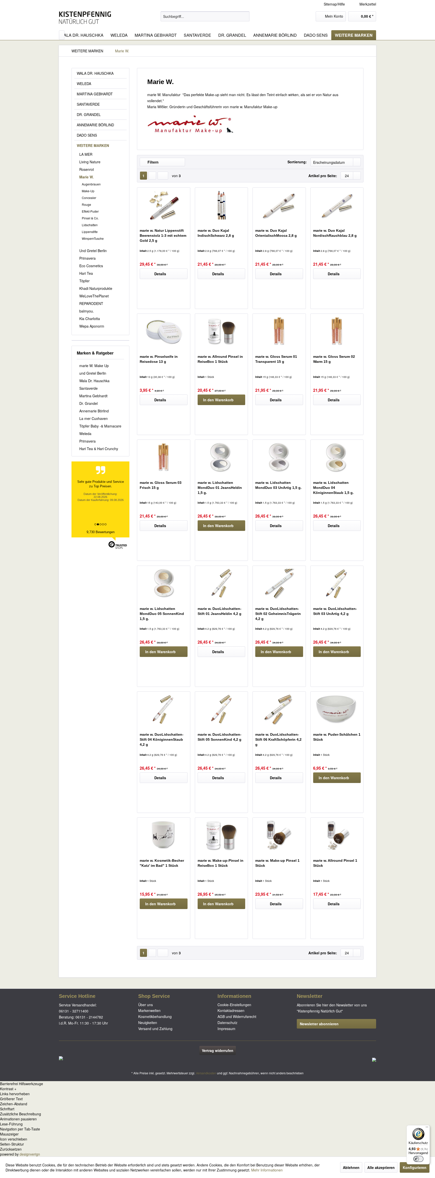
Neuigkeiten (147, 1022)
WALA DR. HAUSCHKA (95, 73)
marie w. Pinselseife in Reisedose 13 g (159, 359)
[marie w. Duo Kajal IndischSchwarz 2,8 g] (221, 205)
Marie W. (86, 176)
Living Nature (89, 161)
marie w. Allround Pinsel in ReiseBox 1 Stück (220, 359)
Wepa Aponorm (91, 326)
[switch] (418, 1159)
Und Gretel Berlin (93, 250)
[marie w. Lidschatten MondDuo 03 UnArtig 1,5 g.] (279, 457)
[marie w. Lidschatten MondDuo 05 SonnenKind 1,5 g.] (163, 583)
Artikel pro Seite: (322, 175)
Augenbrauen (91, 184)
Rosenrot (86, 169)
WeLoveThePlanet (94, 295)
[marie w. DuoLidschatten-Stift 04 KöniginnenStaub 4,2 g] (163, 709)
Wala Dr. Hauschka (94, 380)
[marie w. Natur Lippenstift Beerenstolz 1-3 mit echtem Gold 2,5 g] (163, 205)
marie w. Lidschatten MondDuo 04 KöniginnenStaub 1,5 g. (333, 488)
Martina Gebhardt (93, 395)
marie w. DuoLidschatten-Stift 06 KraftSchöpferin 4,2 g (278, 739)
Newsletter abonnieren (319, 1023)
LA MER (85, 154)
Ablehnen (351, 1167)
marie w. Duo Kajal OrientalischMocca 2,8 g (276, 233)
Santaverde (88, 388)
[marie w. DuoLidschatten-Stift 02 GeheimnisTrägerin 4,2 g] (279, 583)
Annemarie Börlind (94, 410)
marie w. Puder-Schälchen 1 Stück (336, 736)
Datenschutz (227, 1022)
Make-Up (88, 191)
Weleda (85, 433)
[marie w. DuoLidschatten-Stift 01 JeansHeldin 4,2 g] (221, 583)
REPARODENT (91, 303)
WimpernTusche (93, 238)
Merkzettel (367, 4)
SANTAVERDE (88, 104)
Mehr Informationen (267, 1169)
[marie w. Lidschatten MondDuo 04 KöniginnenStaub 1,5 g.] (337, 457)
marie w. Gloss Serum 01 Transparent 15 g (276, 359)
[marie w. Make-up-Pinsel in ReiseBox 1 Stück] (221, 835)
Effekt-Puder (90, 211)
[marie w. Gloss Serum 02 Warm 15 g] (337, 331)
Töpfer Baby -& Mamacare (100, 425)
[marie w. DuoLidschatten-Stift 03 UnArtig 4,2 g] (337, 583)
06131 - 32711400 (73, 1010)
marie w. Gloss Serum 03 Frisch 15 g (161, 485)
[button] (217, 1088)
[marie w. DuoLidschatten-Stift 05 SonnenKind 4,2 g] (221, 709)
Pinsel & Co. (90, 218)
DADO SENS (87, 135)
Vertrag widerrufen (217, 1050)
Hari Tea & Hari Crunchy (98, 448)
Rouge (86, 204)
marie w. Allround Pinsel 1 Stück (335, 863)
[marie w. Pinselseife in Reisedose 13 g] (163, 331)
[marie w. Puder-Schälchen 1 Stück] (337, 709)
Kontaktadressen (231, 1010)
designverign (30, 1154)
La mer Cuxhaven (93, 418)
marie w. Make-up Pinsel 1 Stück (277, 863)
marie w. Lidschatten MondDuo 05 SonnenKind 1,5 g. (162, 614)
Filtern (153, 162)
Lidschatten (90, 225)
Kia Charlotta (89, 318)
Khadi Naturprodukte (95, 288)
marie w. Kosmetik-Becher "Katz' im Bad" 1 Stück (162, 863)
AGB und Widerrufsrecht (237, 1016)
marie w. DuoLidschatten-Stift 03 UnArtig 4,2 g (335, 611)
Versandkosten (206, 1073)
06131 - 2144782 (89, 1016)
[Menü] (427, 1128)
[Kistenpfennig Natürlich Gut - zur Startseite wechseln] (85, 17)
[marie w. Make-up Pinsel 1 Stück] (279, 835)
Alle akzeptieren (381, 1167)
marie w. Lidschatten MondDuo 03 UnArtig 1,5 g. (278, 485)
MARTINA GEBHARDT (95, 93)
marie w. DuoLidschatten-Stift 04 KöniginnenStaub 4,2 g (162, 739)
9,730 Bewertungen (101, 532)
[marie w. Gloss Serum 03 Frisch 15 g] (163, 457)
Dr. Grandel (88, 403)
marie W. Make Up (94, 365)
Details (160, 273)
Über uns (145, 1004)
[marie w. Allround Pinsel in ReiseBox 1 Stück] (221, 331)
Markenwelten (149, 1010)
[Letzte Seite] (163, 176)
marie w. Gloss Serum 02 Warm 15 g (334, 359)
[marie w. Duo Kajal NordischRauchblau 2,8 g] (337, 205)
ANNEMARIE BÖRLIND (95, 124)
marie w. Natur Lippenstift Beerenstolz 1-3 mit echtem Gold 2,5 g (163, 235)
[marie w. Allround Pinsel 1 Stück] (337, 835)
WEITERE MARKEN (93, 145)
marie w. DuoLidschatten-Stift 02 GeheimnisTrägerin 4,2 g (278, 614)
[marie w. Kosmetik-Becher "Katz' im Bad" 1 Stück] (163, 835)
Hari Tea (86, 273)
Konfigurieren (414, 1167)
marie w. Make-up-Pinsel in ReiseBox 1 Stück (220, 863)
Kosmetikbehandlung (155, 1016)
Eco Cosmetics (91, 265)
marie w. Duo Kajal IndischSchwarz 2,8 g (216, 233)
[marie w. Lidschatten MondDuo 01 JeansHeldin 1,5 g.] (221, 457)
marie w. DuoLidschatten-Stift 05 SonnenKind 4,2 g (219, 736)
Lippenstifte (90, 231)
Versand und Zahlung (155, 1028)
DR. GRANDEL (89, 114)
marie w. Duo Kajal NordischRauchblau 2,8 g (335, 233)
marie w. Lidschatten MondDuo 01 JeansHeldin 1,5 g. (220, 488)
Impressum (226, 1028)
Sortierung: (297, 161)
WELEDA (84, 83)
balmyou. (86, 310)
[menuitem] (364, 4)
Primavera (87, 258)
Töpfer (84, 280)
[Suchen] (244, 16)
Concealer (89, 197)
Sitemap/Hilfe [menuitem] (334, 4)
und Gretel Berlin (92, 373)
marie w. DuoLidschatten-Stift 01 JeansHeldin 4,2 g (219, 611)
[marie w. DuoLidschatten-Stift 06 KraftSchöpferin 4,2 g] (279, 709)
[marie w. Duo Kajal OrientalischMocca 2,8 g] (279, 205)
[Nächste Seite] (152, 176)
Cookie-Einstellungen (234, 1004)
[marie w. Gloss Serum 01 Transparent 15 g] (279, 331)
